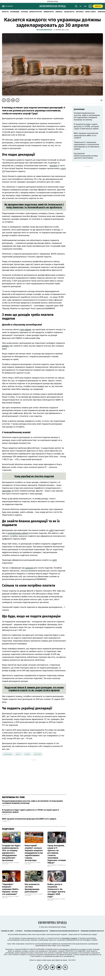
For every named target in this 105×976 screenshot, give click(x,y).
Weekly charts (90, 12)
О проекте (18, 931)
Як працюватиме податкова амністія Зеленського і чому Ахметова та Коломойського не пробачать (34, 206)
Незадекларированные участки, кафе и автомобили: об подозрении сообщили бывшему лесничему (32, 802)
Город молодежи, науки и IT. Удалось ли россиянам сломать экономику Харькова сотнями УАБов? (56, 854)
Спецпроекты (69, 12)
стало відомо (25, 329)
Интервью (80, 12)
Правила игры (48, 12)
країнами (6, 491)
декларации (8, 754)
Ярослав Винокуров (44, 30)
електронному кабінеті (18, 533)
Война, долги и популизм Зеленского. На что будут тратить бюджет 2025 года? (56, 890)
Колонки (24, 12)
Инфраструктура (35, 12)
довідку (5, 346)
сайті (51, 530)
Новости (5, 12)
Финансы (58, 12)
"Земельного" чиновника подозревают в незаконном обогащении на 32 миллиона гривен (86, 145)
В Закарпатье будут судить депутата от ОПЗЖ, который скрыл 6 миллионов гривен (30, 811)
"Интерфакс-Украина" (69, 938)
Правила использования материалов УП (64, 931)
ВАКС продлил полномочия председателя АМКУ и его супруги (29, 819)
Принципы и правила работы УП (92, 931)
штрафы (27, 754)
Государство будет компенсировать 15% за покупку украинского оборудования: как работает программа (11, 853)
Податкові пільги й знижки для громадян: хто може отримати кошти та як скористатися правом (34, 689)
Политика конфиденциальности (36, 931)
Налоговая (37, 754)
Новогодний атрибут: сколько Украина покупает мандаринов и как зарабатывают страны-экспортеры (34, 853)
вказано (53, 165)
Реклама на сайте (7, 931)
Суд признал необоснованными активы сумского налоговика (86, 155)
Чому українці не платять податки (34, 476)
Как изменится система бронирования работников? (32, 888)
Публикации (14, 12)
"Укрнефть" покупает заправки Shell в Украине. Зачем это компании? (10, 889)
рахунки (29, 568)
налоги (18, 754)
